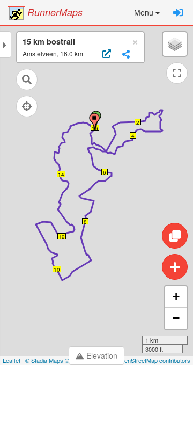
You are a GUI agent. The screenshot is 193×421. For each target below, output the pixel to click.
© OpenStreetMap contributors (150, 360)
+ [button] (176, 296)
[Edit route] (175, 236)
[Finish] (94, 121)
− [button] (176, 318)
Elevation (101, 355)
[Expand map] (177, 73)
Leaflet (11, 360)
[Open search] (27, 79)
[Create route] (175, 267)
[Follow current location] (27, 106)
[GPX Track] (105, 54)
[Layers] (175, 44)
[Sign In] (178, 12)
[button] (147, 12)
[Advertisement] (96, 394)
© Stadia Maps (44, 360)
